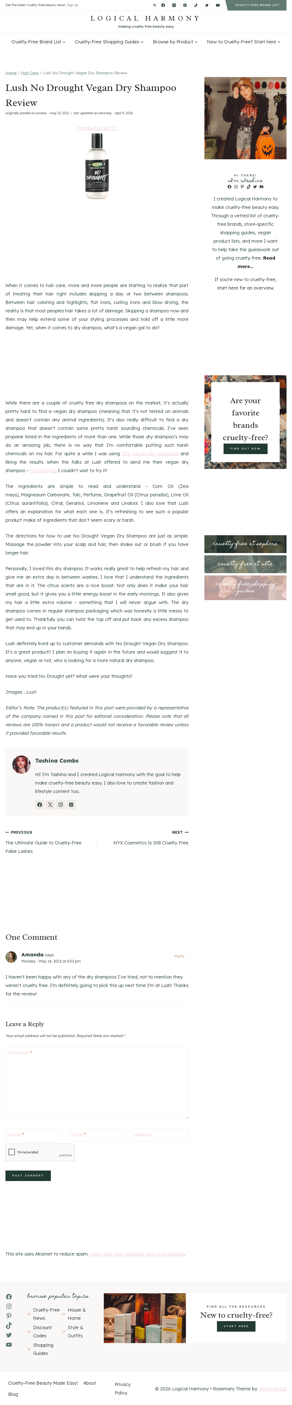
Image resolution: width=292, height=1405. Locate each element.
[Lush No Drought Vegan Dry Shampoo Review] (96, 166)
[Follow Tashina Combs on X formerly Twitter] (50, 804)
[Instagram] (174, 5)
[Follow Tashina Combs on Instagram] (60, 804)
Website (143, 1134)
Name (16, 1134)
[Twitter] (207, 5)
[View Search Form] (154, 5)
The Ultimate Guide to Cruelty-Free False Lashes (43, 842)
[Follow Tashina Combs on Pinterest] (71, 804)
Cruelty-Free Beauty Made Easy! (43, 1383)
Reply (179, 955)
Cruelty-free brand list (257, 5)
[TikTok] (196, 5)
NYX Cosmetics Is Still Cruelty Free (150, 838)
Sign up (72, 5)
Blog (13, 1394)
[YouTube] (218, 5)
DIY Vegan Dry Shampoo (150, 453)
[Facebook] (163, 5)
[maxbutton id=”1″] (97, 128)
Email (78, 1134)
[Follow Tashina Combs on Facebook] (39, 804)
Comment (20, 1053)
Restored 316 (273, 1389)
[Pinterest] (185, 5)
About (89, 1383)
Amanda (32, 954)
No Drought (42, 470)
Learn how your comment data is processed (137, 1254)
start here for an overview (245, 288)
